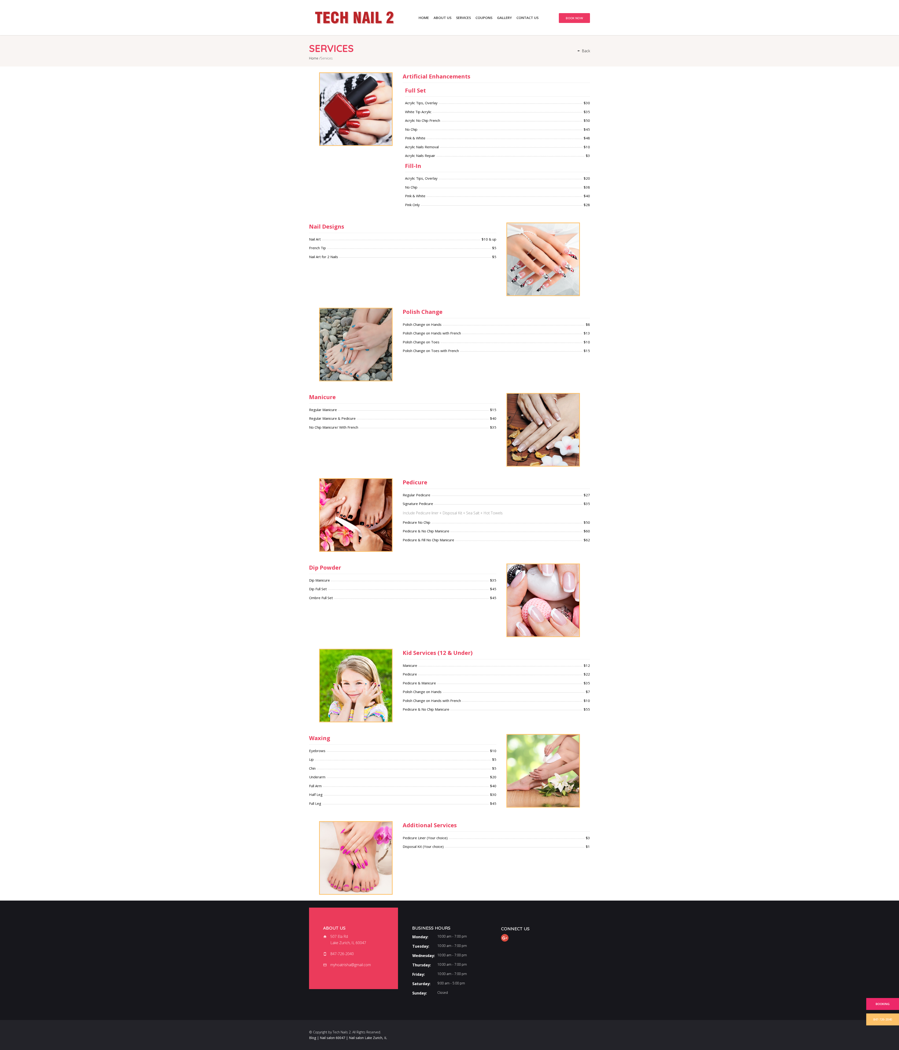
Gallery (504, 17)
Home (424, 17)
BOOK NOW (574, 18)
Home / (315, 58)
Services (463, 17)
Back (586, 50)
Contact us (527, 17)
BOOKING (883, 1004)
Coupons (483, 17)
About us (442, 17)
